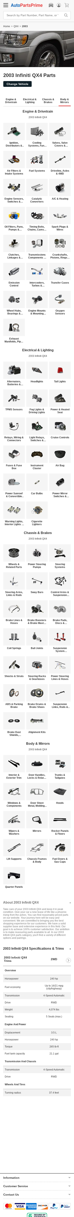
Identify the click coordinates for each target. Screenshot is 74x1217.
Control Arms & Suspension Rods (60, 594)
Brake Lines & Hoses (14, 622)
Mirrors (37, 831)
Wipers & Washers (14, 832)
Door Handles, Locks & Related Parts (37, 776)
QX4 (16, 26)
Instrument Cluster (37, 467)
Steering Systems (60, 566)
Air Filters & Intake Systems (14, 172)
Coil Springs (14, 648)
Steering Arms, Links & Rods (14, 594)
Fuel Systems (37, 170)
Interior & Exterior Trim (14, 776)
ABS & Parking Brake (14, 706)
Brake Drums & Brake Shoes (37, 706)
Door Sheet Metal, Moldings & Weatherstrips (36, 804)
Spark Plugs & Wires (60, 228)
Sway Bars (37, 592)
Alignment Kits (37, 732)
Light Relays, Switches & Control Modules (36, 439)
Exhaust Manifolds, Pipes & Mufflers (14, 340)
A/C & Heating (60, 198)
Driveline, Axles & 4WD (60, 172)
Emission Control (14, 284)
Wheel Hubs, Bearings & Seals (14, 312)
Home (6, 26)
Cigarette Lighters (36, 523)
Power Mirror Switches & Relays (60, 495)
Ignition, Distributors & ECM (14, 144)
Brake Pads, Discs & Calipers (60, 622)
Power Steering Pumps (37, 566)
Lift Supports (14, 858)
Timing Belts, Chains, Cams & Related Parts (37, 228)
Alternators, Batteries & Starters (14, 383)
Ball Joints (37, 648)
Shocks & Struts (14, 676)
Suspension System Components (59, 650)
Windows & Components (14, 804)
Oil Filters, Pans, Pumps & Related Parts (14, 228)
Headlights (37, 381)
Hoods (60, 803)
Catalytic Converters (37, 200)
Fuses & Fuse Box (14, 467)
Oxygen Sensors (60, 312)
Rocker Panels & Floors (60, 832)
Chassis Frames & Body (37, 860)
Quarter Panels (14, 886)
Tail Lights (60, 381)
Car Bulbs (37, 493)
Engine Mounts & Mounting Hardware (37, 312)
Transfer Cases (60, 282)
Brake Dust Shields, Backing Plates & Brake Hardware (14, 733)
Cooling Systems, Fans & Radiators (37, 144)
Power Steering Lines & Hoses (60, 678)
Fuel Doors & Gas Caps (60, 860)
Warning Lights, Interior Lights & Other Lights (14, 523)
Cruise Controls (60, 437)
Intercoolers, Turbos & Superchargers (37, 284)
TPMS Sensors (14, 409)
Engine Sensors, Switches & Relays (14, 200)
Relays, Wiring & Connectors (14, 439)
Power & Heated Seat (60, 411)
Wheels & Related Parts (14, 566)
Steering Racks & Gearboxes (37, 678)
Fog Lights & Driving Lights (37, 411)
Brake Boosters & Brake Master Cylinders (37, 622)
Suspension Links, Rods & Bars (60, 706)
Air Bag (60, 465)
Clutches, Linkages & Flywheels (14, 256)
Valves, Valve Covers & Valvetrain (60, 144)
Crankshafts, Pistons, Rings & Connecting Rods (60, 256)
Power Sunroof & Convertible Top (14, 495)
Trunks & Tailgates (60, 776)
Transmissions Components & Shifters (37, 256)
